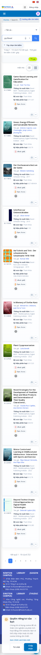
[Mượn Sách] (38, 14)
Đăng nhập (33, 7)
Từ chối (16, 647)
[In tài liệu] (32, 114)
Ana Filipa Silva (18, 462)
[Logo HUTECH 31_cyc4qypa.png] (8, 7)
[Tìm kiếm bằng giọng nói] (25, 38)
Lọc (34, 59)
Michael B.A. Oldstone (28, 306)
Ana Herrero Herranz (20, 408)
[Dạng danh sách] (29, 68)
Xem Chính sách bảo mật (20, 640)
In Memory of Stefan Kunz (25, 302)
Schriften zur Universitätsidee (20, 211)
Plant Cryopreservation (23, 345)
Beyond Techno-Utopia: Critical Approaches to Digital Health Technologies (24, 503)
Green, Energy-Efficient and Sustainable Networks (25, 123)
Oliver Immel (24, 216)
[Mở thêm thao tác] (35, 114)
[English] (37, 2)
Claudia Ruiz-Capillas (27, 406)
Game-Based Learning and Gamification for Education (25, 79)
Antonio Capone (26, 128)
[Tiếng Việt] (33, 2)
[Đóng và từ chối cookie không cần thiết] (35, 619)
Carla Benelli (24, 348)
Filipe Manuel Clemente (28, 460)
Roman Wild (24, 259)
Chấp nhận (30, 647)
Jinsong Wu (17, 133)
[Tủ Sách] (25, 7)
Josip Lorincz (27, 130)
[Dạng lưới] (36, 68)
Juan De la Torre (19, 308)
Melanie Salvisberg (27, 171)
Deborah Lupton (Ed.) (27, 510)
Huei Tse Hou (25, 85)
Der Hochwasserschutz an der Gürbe (25, 166)
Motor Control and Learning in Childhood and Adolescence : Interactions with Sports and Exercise (25, 453)
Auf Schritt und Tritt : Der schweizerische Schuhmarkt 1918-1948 (24, 253)
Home (6, 19)
